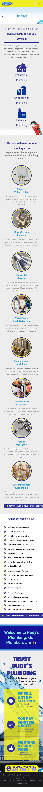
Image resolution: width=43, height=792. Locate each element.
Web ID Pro (23, 783)
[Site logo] (7, 3)
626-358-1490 (37, 785)
